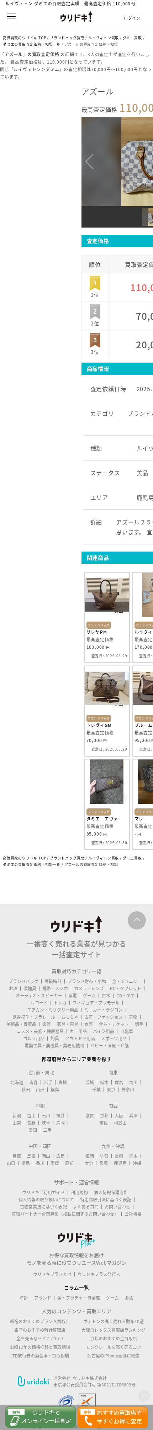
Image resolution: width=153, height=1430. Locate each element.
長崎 (119, 1156)
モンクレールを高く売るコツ (113, 1347)
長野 (31, 1123)
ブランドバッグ (23, 981)
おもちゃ (69, 1017)
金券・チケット (114, 1024)
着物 (133, 1017)
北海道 (16, 1082)
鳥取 (16, 1156)
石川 (46, 1115)
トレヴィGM (99, 725)
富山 (31, 1115)
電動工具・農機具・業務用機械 (54, 1045)
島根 (31, 1156)
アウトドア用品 (80, 1038)
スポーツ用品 (114, 1038)
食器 (88, 1024)
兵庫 (133, 1115)
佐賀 (104, 1156)
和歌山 (120, 1123)
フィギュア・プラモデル (96, 1003)
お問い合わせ (117, 1207)
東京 (111, 1089)
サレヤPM (96, 632)
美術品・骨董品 (21, 1024)
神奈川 (127, 1089)
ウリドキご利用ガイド (43, 1192)
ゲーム (89, 995)
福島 (55, 1089)
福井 (60, 1115)
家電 (72, 995)
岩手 (48, 1082)
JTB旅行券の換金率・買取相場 (39, 1355)
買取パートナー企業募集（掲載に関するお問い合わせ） (65, 1214)
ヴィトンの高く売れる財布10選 (113, 1321)
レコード (39, 1003)
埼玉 (133, 1082)
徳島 (25, 1163)
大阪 (119, 1115)
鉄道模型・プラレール (33, 1017)
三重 (47, 1130)
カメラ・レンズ (89, 988)
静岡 (60, 1123)
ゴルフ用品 (33, 1038)
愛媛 (55, 1163)
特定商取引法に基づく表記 (105, 1199)
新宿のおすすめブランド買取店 (40, 1321)
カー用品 (78, 1031)
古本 (106, 995)
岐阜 (46, 1123)
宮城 (62, 1082)
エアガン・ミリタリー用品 (52, 1010)
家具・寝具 (67, 1024)
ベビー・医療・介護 (109, 1045)
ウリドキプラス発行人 (99, 1274)
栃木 (104, 1082)
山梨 (16, 1123)
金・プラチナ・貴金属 (78, 1298)
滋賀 (89, 1115)
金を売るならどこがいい (39, 1338)
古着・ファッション (103, 1017)
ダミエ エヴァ (102, 819)
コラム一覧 (76, 1287)
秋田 (25, 1089)
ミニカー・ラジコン (103, 1010)
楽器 (46, 1024)
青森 (33, 1082)
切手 (139, 1024)
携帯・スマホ (55, 988)
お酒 (13, 988)
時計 (24, 1298)
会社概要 (133, 1214)
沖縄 (137, 1163)
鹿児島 (120, 1163)
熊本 (133, 1156)
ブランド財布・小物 (87, 981)
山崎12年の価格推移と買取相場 (40, 1347)
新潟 (16, 1115)
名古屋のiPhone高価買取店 (113, 1355)
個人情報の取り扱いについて (46, 1199)
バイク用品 (103, 1031)
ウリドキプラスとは (52, 1274)
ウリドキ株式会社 (90, 1378)
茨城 (89, 1082)
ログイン (132, 18)
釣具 (55, 1038)
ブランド (42, 1298)
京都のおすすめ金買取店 (113, 1338)
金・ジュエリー (127, 981)
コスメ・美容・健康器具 (40, 1031)
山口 (11, 1163)
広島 (60, 1156)
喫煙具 (29, 988)
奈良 (103, 1123)
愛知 (32, 1130)
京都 (104, 1115)
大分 (89, 1163)
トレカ (60, 1003)
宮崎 (103, 1163)
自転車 (126, 1031)
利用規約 (79, 1192)
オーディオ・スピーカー (39, 995)
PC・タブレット (125, 988)
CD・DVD (125, 995)
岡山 (46, 1156)
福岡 (89, 1156)
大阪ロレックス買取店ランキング (113, 1330)
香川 (40, 1163)
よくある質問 (86, 1207)
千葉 (96, 1089)
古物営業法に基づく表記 (43, 1207)
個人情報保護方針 (111, 1192)
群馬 (119, 1082)
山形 (40, 1089)
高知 (69, 1163)
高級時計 (53, 981)
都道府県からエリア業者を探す (76, 1058)
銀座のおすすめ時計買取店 (39, 1330)
